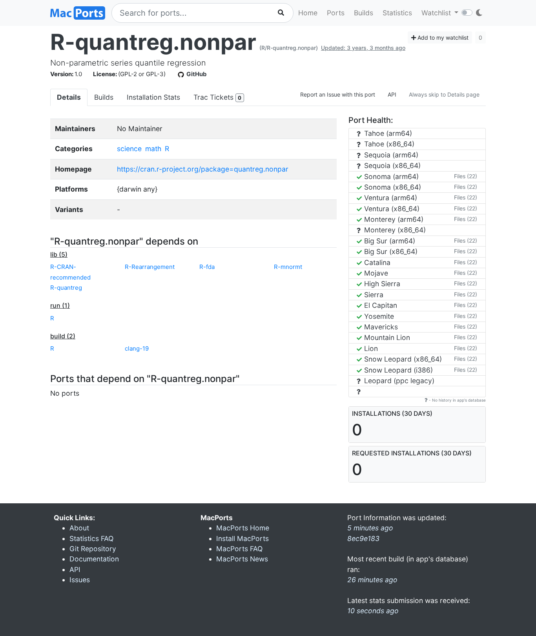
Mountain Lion (386, 337)
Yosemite (378, 316)
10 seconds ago (373, 611)
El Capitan (379, 305)
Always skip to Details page (444, 94)
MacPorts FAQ (239, 549)
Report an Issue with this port (337, 94)
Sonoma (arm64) (390, 176)
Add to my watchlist (442, 37)
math (153, 148)
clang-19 (137, 348)
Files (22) (465, 176)
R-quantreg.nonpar (153, 42)
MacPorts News (242, 559)
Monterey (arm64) (392, 219)
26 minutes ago (372, 580)
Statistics (397, 13)
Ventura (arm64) (389, 198)
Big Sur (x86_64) (389, 251)
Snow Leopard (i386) (397, 370)
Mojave (375, 273)
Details (69, 97)
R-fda (207, 266)
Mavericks (380, 327)
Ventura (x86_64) (390, 209)
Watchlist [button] (437, 13)
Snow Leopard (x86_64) (402, 359)
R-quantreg (66, 287)
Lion (370, 348)
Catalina (376, 262)
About (79, 528)
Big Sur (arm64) (388, 241)
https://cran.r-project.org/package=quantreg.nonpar (202, 169)
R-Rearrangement (150, 266)
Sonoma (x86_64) (391, 187)
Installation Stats (153, 97)
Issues (79, 580)
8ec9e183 (363, 538)
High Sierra (381, 284)
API (392, 94)
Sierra (372, 295)
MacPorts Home (242, 528)
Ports (336, 13)
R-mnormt (288, 266)
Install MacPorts (242, 538)
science (129, 148)
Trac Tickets (217, 97)
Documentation (94, 559)
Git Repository (92, 549)
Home (307, 13)
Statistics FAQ (91, 538)
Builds (363, 13)
